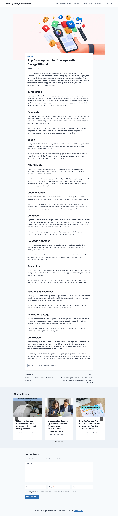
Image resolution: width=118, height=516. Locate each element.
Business (62, 3)
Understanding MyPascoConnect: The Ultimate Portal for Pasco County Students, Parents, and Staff (77, 378)
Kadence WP (78, 511)
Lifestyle (84, 3)
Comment (29, 463)
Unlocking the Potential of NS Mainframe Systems (39, 377)
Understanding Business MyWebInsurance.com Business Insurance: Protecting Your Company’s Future (58, 426)
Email (51, 487)
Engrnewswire (22, 432)
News (91, 3)
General (76, 3)
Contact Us (108, 3)
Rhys (30, 68)
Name (28, 487)
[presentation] (27, 407)
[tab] (55, 441)
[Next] (101, 419)
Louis (82, 432)
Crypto (69, 3)
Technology (98, 3)
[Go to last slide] (16, 419)
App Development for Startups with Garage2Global (42, 365)
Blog (56, 3)
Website (75, 487)
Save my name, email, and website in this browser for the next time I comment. (51, 492)
